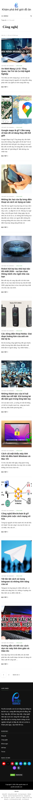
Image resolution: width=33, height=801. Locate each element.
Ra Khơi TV (7, 797)
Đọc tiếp (4, 87)
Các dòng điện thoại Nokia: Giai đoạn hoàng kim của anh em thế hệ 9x (16, 336)
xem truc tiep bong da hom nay (15, 795)
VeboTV (13, 797)
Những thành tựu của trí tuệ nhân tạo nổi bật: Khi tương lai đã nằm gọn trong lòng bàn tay (16, 396)
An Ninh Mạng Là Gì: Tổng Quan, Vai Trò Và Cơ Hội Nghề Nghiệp (15, 71)
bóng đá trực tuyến (12, 794)
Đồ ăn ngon (4, 743)
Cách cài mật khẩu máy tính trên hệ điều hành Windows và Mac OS (15, 456)
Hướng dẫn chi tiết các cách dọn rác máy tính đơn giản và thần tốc (15, 648)
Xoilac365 (4, 794)
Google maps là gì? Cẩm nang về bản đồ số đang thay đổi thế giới (16, 133)
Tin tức (3, 751)
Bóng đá (3, 736)
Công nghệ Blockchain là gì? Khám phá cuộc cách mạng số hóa (15, 516)
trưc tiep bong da (22, 794)
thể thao (3, 747)
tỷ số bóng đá (25, 799)
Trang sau (15, 674)
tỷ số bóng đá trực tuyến (15, 799)
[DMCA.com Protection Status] (16, 775)
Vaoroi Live (18, 797)
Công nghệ (19, 65)
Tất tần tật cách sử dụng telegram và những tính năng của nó (15, 581)
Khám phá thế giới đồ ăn (16, 9)
